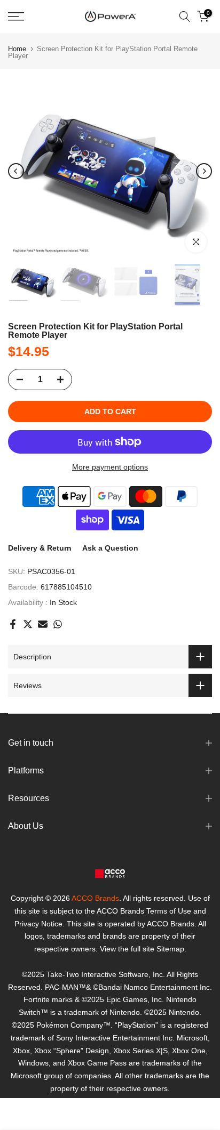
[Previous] (16, 171)
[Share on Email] (43, 624)
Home (17, 48)
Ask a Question (110, 548)
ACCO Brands (95, 898)
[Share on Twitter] (28, 624)
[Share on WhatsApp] (57, 624)
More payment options (110, 467)
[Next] (204, 171)
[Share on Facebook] (13, 624)
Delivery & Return (40, 548)
